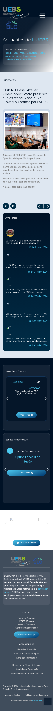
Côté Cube (37, 701)
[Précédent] (40, 206)
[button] (7, 398)
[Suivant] (47, 206)
